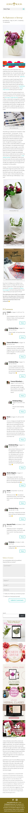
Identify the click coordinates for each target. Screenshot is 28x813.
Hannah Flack (11, 524)
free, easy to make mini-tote (11, 97)
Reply (22, 323)
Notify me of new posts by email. (12, 596)
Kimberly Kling (13, 328)
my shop (11, 288)
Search (4, 613)
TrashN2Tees (22, 86)
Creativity (20, 20)
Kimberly (6, 20)
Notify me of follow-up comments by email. (15, 593)
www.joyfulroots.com (12, 802)
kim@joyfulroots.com (9, 804)
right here (22, 76)
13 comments (6, 22)
